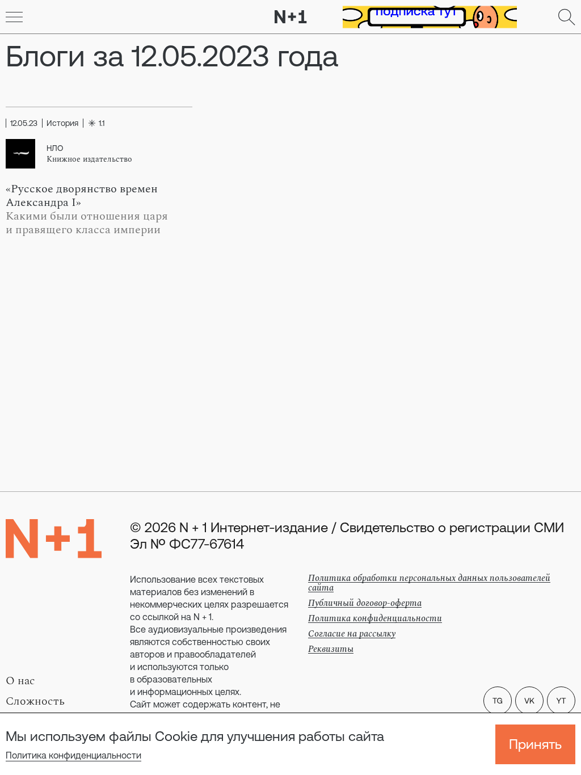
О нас (20, 680)
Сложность (35, 701)
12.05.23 (23, 123)
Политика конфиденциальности (73, 755)
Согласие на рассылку (351, 634)
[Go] (14, 17)
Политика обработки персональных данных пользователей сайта (429, 583)
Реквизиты (330, 649)
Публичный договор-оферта (365, 603)
